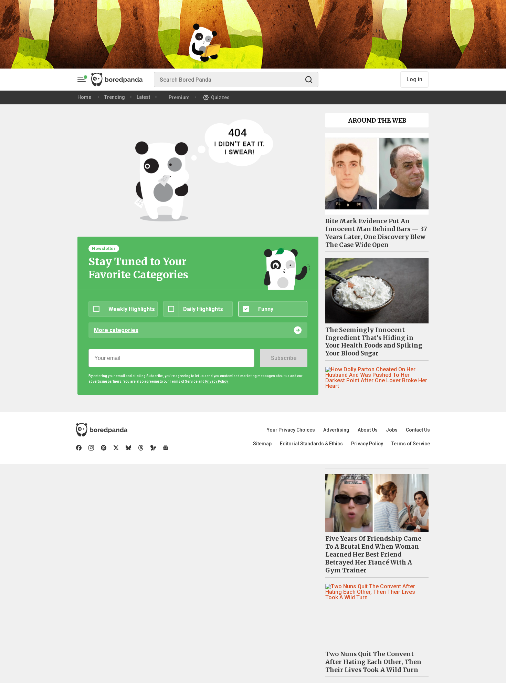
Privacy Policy (367, 443)
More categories (116, 330)
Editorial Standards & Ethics (311, 443)
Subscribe (283, 358)
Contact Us (418, 430)
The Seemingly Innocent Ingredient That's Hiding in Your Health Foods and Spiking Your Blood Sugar (373, 342)
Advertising (336, 430)
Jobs (392, 430)
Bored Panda (101, 430)
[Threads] (141, 448)
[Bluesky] (128, 448)
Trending (114, 97)
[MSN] (153, 448)
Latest (143, 97)
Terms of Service (410, 443)
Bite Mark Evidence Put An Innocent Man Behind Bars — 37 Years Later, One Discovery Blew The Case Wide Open (376, 233)
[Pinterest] (103, 448)
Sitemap (262, 443)
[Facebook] (79, 448)
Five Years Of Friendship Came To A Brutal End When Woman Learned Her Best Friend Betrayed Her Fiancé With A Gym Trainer (373, 554)
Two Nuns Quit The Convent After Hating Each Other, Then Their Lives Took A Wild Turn (373, 662)
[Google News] (165, 448)
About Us (368, 430)
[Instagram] (91, 448)
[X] (116, 448)
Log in (414, 79)
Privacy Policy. (217, 381)
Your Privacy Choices (291, 430)
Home (84, 97)
